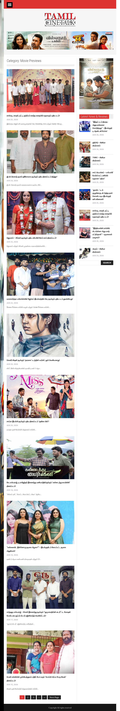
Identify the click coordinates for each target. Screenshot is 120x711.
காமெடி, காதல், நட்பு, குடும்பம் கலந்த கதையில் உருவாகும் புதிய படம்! (33, 116)
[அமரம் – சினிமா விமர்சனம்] (84, 253)
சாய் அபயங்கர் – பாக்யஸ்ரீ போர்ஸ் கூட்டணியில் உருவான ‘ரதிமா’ (102, 175)
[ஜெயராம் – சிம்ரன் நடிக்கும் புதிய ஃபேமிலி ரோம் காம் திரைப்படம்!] (40, 213)
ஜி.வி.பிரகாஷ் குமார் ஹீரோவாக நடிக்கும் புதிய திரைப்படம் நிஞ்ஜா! (32, 177)
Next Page (54, 697)
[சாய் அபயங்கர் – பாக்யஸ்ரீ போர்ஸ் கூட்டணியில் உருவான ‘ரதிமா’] (84, 176)
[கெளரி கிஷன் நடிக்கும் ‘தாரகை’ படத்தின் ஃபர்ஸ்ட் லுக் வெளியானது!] (40, 335)
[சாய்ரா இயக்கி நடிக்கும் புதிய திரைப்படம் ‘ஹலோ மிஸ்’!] (40, 396)
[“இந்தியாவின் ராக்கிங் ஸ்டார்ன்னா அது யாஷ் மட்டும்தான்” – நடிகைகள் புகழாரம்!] (84, 232)
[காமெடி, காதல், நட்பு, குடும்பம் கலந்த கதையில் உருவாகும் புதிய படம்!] (40, 90)
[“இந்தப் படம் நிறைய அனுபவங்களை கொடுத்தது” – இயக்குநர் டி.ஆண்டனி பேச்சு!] (84, 126)
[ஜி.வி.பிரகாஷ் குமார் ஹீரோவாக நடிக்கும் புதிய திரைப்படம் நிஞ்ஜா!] (40, 152)
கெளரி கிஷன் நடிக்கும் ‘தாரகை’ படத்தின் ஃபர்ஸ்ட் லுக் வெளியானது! (33, 360)
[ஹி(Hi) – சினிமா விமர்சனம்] (84, 147)
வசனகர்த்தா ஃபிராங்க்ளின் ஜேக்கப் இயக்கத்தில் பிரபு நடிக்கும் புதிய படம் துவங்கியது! (40, 299)
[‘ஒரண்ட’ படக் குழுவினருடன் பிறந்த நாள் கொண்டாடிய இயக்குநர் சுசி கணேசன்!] (84, 194)
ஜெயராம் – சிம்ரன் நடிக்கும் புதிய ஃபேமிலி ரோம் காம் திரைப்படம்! (31, 238)
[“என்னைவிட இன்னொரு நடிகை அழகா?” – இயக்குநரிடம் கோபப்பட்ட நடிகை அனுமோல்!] (40, 522)
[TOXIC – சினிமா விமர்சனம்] (84, 162)
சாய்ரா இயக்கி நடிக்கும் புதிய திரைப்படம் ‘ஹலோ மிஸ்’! (28, 421)
